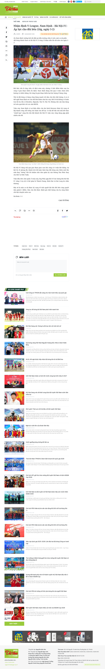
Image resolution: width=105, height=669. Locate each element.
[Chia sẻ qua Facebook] (6, 32)
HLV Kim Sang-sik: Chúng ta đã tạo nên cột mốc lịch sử (43, 326)
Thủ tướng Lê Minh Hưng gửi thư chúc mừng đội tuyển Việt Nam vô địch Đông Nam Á (47, 559)
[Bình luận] (6, 55)
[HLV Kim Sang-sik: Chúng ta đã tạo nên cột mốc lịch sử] (14, 331)
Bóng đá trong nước (14, 17)
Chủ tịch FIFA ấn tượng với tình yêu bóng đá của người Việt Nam (46, 591)
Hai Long (43, 246)
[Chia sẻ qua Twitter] (6, 37)
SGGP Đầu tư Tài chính (45, 1)
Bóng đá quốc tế (27, 17)
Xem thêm (13, 624)
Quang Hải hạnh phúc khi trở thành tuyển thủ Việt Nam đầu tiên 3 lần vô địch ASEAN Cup (47, 575)
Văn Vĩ (30, 246)
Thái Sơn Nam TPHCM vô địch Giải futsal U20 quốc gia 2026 (45, 459)
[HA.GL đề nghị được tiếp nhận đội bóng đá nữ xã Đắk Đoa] (14, 365)
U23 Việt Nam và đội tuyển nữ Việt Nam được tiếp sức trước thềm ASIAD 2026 (47, 493)
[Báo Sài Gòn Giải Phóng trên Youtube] (71, 2)
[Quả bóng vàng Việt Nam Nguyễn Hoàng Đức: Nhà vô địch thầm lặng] (14, 348)
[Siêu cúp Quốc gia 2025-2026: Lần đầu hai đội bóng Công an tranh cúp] (14, 547)
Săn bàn (42, 249)
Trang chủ (6, 17)
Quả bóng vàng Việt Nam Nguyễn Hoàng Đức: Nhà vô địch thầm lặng (46, 344)
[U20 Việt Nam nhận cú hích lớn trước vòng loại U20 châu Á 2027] (14, 381)
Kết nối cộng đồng (65, 17)
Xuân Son (24, 246)
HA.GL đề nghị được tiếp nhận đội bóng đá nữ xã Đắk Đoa (44, 359)
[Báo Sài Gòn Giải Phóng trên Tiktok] (74, 2)
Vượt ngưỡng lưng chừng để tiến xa (37, 442)
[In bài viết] (6, 46)
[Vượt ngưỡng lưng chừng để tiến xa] (14, 447)
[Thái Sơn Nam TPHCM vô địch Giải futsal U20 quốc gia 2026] (14, 464)
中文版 (55, 1)
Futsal (36, 17)
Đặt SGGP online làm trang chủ (92, 664)
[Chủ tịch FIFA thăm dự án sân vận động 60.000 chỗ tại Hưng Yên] (14, 514)
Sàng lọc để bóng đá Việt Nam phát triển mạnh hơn (42, 309)
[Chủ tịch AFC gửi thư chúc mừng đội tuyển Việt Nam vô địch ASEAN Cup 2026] (14, 480)
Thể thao (17, 21)
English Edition (34, 1)
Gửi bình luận (61, 275)
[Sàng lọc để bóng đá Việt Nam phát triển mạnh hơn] (14, 315)
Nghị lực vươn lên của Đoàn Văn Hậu (37, 425)
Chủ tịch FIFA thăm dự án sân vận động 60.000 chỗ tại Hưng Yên (46, 508)
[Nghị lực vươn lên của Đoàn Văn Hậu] (14, 431)
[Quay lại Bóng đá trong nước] (6, 60)
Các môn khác (53, 17)
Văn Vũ (49, 246)
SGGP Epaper (62, 1)
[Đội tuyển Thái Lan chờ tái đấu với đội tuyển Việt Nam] (14, 414)
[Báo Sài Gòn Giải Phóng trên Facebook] (69, 2)
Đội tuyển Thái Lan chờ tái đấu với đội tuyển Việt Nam (43, 409)
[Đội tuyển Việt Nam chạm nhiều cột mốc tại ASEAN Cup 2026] (14, 613)
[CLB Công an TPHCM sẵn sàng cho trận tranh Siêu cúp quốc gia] (14, 298)
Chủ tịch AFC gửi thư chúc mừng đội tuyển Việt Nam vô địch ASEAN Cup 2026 (47, 476)
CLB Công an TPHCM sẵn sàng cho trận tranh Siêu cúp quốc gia (46, 293)
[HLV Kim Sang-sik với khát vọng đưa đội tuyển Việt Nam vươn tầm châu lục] (14, 398)
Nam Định (35, 249)
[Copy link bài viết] (6, 51)
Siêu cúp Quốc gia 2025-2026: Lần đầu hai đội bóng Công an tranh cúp (47, 542)
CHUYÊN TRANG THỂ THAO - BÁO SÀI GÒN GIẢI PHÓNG (11, 9)
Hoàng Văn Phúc (26, 249)
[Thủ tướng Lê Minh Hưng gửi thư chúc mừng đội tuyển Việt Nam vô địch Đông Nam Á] (14, 563)
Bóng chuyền (44, 17)
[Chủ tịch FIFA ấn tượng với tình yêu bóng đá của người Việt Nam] (14, 596)
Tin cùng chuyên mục (16, 289)
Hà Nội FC (60, 246)
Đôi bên (55, 246)
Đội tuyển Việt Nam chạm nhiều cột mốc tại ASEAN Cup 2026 (45, 608)
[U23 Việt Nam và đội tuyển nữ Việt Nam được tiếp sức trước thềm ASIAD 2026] (14, 497)
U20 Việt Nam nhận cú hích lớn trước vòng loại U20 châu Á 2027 (46, 376)
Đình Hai (36, 246)
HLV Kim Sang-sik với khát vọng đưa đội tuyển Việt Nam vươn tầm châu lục (47, 393)
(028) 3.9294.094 (9, 662)
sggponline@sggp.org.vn (11, 664)
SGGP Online (25, 1)
